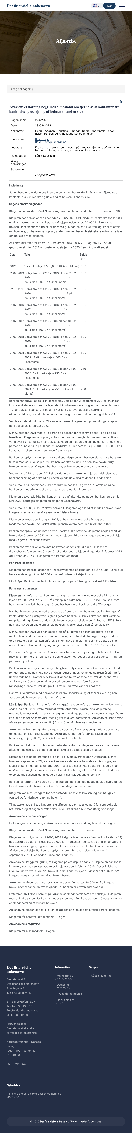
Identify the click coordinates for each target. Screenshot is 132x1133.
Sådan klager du (101, 975)
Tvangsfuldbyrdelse (69, 993)
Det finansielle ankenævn (28, 6)
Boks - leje (42, 139)
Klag (109, 6)
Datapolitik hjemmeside (62, 986)
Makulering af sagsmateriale (64, 977)
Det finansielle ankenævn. (54, 1121)
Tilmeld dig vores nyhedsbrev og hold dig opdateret (34, 1095)
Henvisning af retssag (64, 1001)
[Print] (121, 101)
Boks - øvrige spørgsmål (51, 142)
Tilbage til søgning (21, 89)
